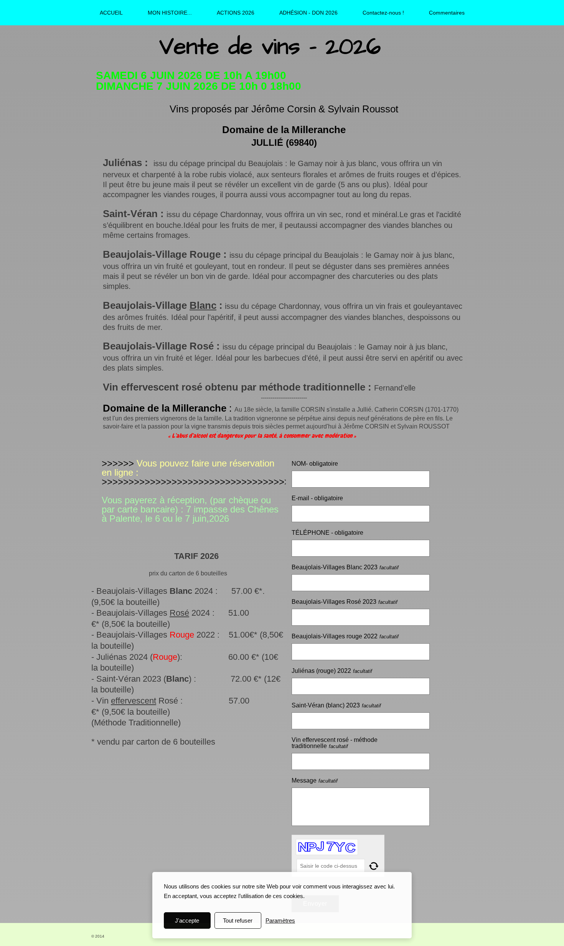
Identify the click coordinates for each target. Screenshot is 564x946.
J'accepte (187, 920)
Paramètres (280, 920)
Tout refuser (237, 920)
